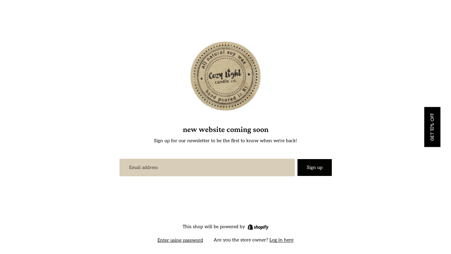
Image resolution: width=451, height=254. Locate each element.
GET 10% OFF (432, 127)
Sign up (315, 167)
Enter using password (180, 240)
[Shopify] (258, 227)
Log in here (281, 240)
